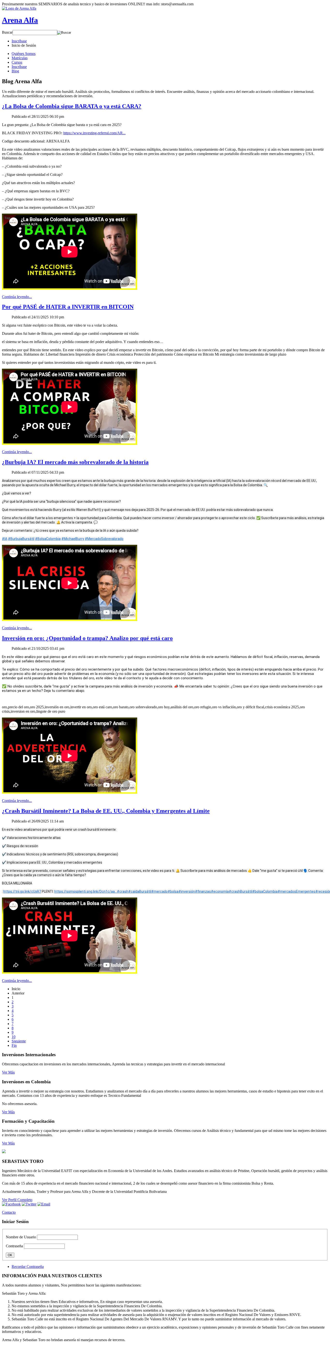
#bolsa (173, 891)
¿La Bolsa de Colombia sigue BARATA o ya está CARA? (71, 106)
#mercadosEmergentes (296, 891)
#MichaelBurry (72, 539)
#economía (220, 891)
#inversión (187, 891)
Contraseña (14, 1246)
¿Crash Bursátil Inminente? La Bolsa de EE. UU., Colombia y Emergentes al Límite (106, 811)
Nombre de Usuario (21, 1237)
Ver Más (8, 1072)
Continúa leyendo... (17, 297)
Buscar (7, 32)
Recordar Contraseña (28, 1266)
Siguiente (19, 1041)
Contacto (9, 1212)
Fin (14, 1045)
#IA (4, 539)
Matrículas (20, 58)
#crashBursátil (240, 891)
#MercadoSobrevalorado (104, 539)
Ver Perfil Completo (17, 1200)
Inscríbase (19, 67)
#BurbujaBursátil (21, 539)
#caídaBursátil (139, 891)
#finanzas (203, 891)
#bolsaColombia (265, 891)
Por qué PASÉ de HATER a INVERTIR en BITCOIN (68, 307)
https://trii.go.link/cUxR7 (22, 891)
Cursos (17, 62)
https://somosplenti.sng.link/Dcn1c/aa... (85, 891)
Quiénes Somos (24, 54)
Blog (15, 71)
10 (13, 1037)
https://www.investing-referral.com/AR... (94, 133)
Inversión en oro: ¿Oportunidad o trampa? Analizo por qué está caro (87, 638)
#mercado (159, 891)
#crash (122, 891)
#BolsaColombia (48, 539)
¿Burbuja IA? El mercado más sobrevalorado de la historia (75, 462)
